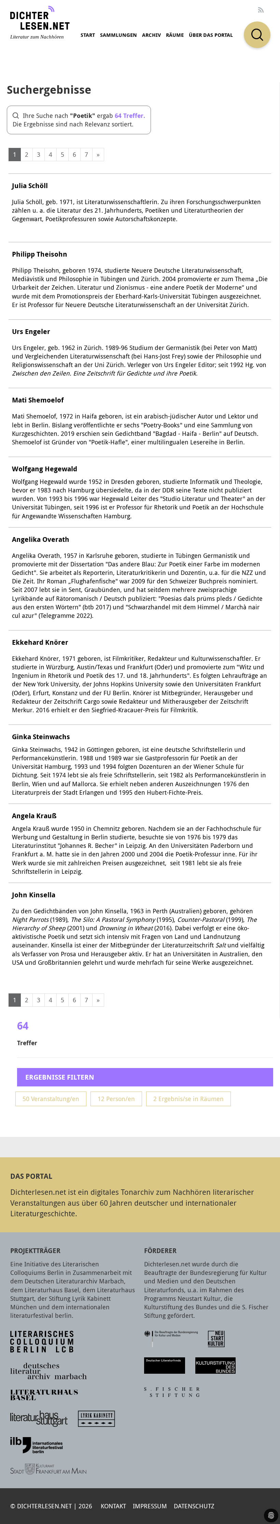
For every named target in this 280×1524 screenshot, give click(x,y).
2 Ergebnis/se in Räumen (188, 1099)
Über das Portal (211, 35)
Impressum (150, 1506)
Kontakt (113, 1506)
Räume (175, 35)
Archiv (151, 35)
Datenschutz (194, 1506)
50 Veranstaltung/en (51, 1099)
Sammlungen (118, 35)
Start (88, 35)
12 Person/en (116, 1099)
